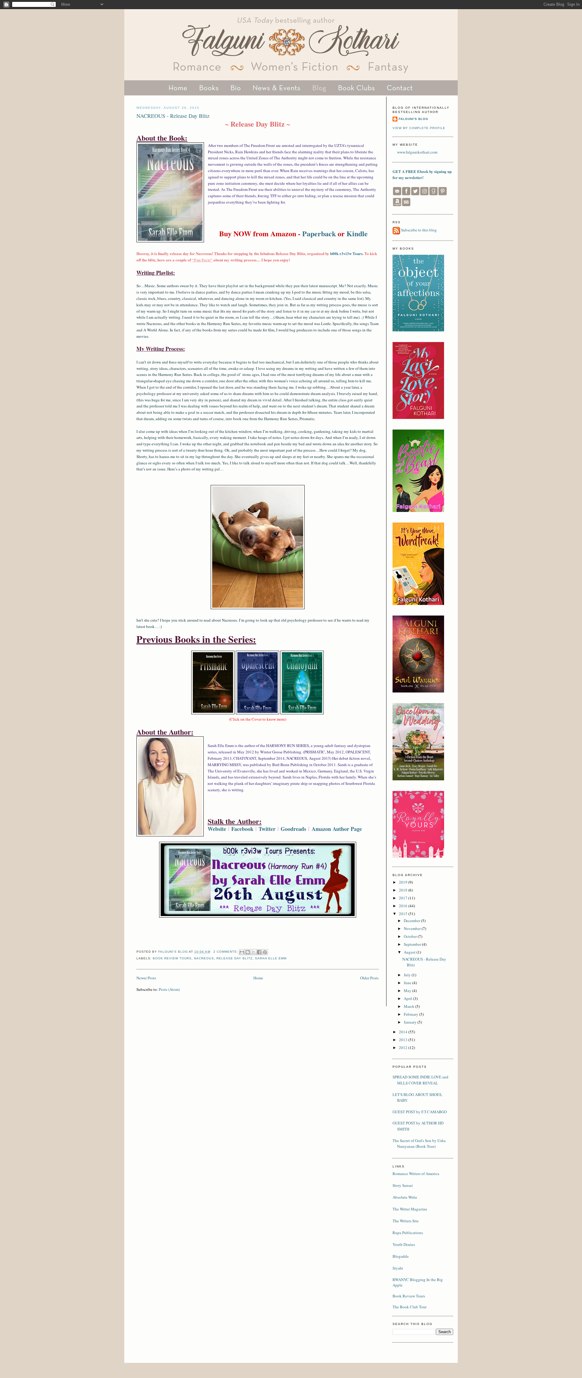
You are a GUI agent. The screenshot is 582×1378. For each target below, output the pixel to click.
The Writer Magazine (410, 1209)
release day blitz (234, 958)
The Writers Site (406, 1221)
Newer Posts (146, 978)
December (412, 920)
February (411, 1014)
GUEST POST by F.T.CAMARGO (420, 1111)
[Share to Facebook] (259, 952)
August (410, 952)
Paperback (319, 233)
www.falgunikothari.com (417, 152)
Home (258, 978)
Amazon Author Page (337, 829)
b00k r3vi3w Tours (346, 253)
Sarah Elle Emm (270, 958)
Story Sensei (403, 1185)
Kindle (357, 233)
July (408, 975)
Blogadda (401, 1256)
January (410, 1022)
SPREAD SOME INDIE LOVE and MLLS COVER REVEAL (420, 1080)
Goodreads (293, 829)
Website (217, 829)
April (408, 998)
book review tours (172, 958)
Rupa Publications (408, 1232)
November (413, 928)
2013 (403, 1039)
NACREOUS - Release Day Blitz (172, 115)
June (408, 982)
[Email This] (242, 952)
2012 (403, 1047)
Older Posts (369, 978)
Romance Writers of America (416, 1173)
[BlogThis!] (248, 952)
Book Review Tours (409, 1296)
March (409, 1006)
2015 (403, 913)
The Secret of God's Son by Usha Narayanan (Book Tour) (419, 1143)
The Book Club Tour (409, 1307)
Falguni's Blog (413, 119)
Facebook (242, 829)
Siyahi (398, 1268)
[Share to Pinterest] (265, 952)
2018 (403, 890)
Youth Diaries (404, 1244)
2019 (403, 882)
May (408, 990)
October (411, 936)
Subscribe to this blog (419, 230)
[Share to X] (253, 952)
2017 (403, 898)
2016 (403, 905)
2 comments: (226, 951)
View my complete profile (419, 128)
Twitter (267, 829)
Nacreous (204, 958)
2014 (403, 1031)
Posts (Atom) (169, 989)
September (413, 944)
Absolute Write (405, 1197)
